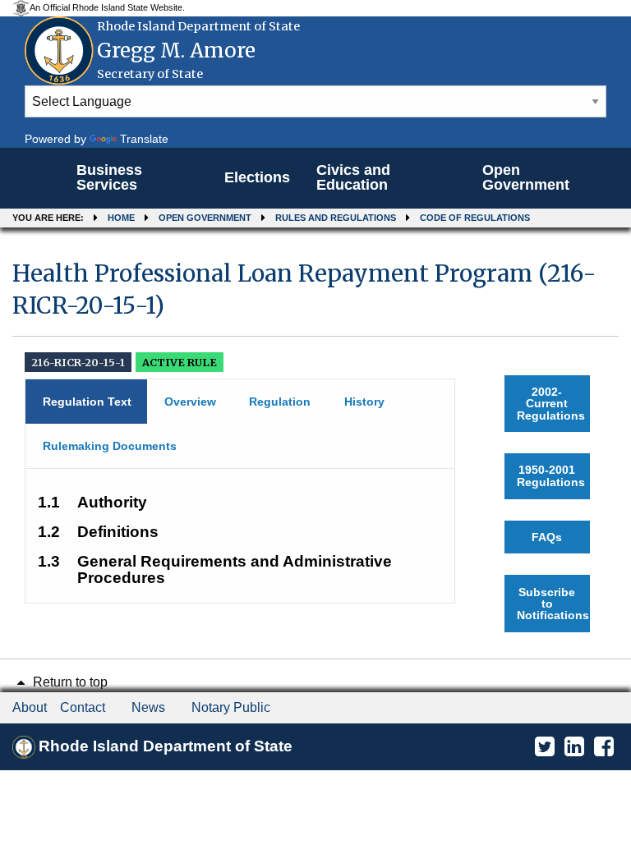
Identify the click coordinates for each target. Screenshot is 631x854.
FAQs (547, 537)
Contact (82, 707)
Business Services (109, 177)
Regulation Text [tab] (87, 401)
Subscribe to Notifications (553, 603)
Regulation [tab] (280, 401)
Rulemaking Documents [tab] (110, 445)
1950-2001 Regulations (551, 475)
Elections (257, 177)
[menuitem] (137, 178)
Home (121, 218)
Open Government (525, 177)
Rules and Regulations (335, 218)
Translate (144, 138)
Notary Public (230, 707)
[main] (315, 445)
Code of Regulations (475, 218)
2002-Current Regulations (551, 403)
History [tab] (364, 401)
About (29, 707)
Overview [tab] (190, 401)
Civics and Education (353, 177)
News (148, 707)
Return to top (69, 682)
